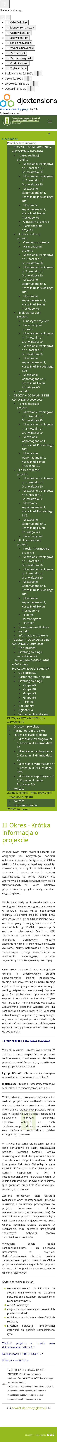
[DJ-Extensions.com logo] (28, 100)
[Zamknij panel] (8, 17)
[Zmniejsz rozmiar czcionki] (26, 78)
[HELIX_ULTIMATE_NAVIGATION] (50, 121)
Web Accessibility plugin (14, 109)
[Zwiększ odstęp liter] (33, 88)
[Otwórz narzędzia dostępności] (5, 4)
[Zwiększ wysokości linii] (36, 83)
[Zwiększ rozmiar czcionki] (30, 78)
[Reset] (2, 17)
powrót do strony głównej (29, 1408)
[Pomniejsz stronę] (36, 73)
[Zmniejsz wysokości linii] (32, 83)
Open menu (10, 139)
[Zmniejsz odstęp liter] (29, 88)
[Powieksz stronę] (40, 73)
